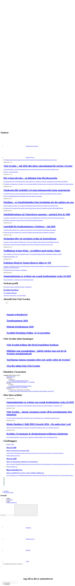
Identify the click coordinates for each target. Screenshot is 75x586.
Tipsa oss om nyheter (8, 492)
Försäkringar (9, 71)
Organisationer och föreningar (13, 84)
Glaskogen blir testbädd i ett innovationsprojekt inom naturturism (21, 104)
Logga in (6, 97)
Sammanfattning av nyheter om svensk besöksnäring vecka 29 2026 (22, 113)
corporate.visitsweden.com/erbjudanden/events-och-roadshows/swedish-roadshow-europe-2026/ (31, 391)
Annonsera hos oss (29, 157)
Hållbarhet (8, 55)
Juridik (8, 75)
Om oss (5, 9)
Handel (8, 32)
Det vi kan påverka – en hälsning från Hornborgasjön (18, 102)
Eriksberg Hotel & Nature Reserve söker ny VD (17, 109)
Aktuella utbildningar (11, 42)
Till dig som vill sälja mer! (12, 93)
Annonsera (6, 6)
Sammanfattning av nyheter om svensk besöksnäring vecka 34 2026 (22, 110)
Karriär (5, 41)
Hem (5, 25)
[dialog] (37, 575)
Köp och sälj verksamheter (12, 76)
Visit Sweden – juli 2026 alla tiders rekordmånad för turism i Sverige (22, 101)
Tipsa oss (6, 5)
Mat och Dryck (9, 34)
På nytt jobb (9, 45)
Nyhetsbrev (28, 527)
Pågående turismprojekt (11, 61)
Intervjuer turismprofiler (11, 57)
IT (7, 74)
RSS (5, 123)
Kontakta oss (7, 7)
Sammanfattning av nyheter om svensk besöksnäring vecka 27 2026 (22, 117)
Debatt (8, 50)
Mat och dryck (9, 80)
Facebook (27, 550)
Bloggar (8, 49)
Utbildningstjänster (10, 88)
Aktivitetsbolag (9, 28)
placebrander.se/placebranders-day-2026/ (18, 380)
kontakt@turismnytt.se (11, 502)
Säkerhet (8, 86)
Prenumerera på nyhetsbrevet (11, 125)
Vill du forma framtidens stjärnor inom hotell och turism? (19, 112)
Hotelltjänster (9, 72)
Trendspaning (9, 65)
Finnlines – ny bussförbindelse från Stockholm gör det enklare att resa (22, 105)
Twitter (27, 561)
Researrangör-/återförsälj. (12, 37)
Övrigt (7, 91)
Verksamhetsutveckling (11, 89)
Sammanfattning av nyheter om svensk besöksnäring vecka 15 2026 (22, 121)
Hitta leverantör (7, 68)
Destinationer (9, 30)
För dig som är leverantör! (12, 92)
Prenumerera (7, 584)
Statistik (8, 66)
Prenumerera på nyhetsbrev (31, 146)
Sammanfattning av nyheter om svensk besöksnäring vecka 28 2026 (22, 115)
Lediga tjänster (9, 44)
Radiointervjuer (10, 62)
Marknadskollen (7, 47)
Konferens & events (11, 33)
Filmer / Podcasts (10, 54)
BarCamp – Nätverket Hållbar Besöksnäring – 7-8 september (20, 382)
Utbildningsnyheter (10, 46)
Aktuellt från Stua (10, 67)
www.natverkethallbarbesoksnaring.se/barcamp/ (20, 386)
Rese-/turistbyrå (10, 36)
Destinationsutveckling (9, 40)
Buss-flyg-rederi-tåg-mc (11, 38)
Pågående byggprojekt (11, 59)
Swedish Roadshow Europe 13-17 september (16, 387)
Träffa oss (6, 10)
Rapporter (8, 63)
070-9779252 (9, 500)
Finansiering (9, 53)
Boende (8, 29)
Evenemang (9, 51)
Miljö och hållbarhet (11, 82)
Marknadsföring (10, 58)
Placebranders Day (10, 376)
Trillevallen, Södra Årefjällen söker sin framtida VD (18, 114)
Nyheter (5, 26)
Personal (8, 83)
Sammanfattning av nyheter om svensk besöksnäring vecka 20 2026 (22, 119)
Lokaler (8, 78)
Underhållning (9, 87)
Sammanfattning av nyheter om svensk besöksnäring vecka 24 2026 (22, 118)
